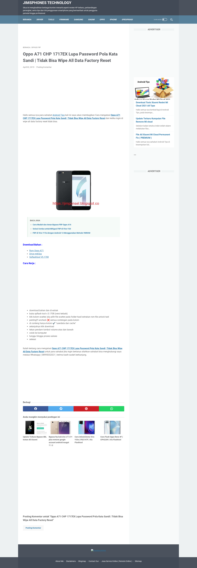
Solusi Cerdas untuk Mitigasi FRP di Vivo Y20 (52, 229)
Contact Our (94, 561)
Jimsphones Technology (47, 3)
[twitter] (61, 408)
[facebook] (35, 408)
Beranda (27, 19)
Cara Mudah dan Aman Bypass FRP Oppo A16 (52, 225)
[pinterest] (86, 408)
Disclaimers (71, 561)
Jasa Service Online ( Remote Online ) (116, 561)
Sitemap (138, 561)
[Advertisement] (73, 34)
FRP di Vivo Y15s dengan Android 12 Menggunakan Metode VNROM (61, 233)
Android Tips (59, 115)
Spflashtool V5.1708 (39, 257)
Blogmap (82, 561)
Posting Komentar (44, 67)
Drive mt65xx (35, 254)
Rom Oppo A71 (36, 250)
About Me (59, 561)
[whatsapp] (111, 408)
